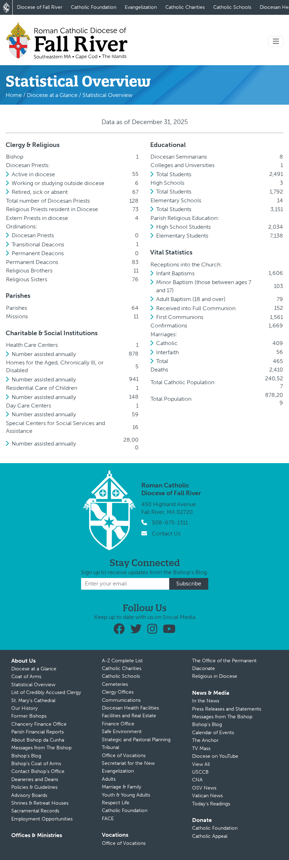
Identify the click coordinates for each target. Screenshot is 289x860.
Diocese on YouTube (215, 756)
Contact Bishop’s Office (37, 771)
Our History (24, 708)
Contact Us (166, 533)
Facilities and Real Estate (129, 716)
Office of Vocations (124, 755)
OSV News (204, 788)
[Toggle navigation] (276, 41)
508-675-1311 (170, 522)
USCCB (200, 772)
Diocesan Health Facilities (130, 708)
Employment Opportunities (42, 819)
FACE (108, 819)
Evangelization (141, 7)
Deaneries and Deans (34, 779)
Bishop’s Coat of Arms (36, 764)
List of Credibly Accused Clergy (46, 692)
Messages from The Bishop (41, 748)
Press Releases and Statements (226, 709)
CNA (197, 780)
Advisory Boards (29, 795)
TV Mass (201, 748)
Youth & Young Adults (126, 795)
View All (201, 764)
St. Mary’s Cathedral (33, 701)
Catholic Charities (185, 7)
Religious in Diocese (214, 676)
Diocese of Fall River (39, 7)
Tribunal (110, 747)
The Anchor (205, 740)
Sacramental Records (35, 811)
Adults (109, 779)
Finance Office (118, 724)
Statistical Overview (33, 685)
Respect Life (115, 803)
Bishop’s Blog (26, 756)
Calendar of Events (213, 733)
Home (14, 95)
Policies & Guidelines (34, 787)
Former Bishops (29, 716)
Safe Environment (122, 732)
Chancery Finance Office (39, 724)
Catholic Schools (232, 7)
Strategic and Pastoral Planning (136, 740)
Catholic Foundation (93, 7)
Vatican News (207, 796)
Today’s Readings (211, 804)
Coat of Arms (26, 677)
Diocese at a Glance (52, 95)
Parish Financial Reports (37, 732)
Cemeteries (115, 684)
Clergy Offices (118, 692)
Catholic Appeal (209, 836)
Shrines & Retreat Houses (39, 803)
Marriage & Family (121, 787)
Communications (121, 700)
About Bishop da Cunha (37, 740)
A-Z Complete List (122, 661)
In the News (205, 701)
